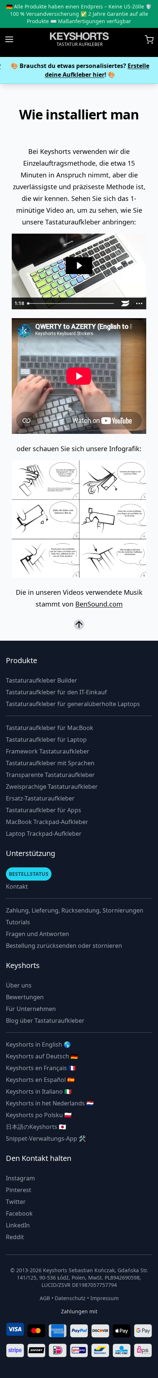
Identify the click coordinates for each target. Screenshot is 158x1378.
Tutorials (18, 922)
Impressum (104, 1298)
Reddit (15, 1237)
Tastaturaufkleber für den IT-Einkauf (56, 692)
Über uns (19, 985)
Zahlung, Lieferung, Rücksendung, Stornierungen (74, 910)
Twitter (16, 1202)
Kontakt (17, 886)
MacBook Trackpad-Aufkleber (47, 822)
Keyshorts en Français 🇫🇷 (41, 1068)
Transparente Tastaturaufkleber (50, 775)
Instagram (20, 1178)
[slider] (71, 303)
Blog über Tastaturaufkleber (45, 1021)
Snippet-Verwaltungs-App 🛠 (46, 1138)
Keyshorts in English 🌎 (38, 1044)
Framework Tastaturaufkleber (47, 751)
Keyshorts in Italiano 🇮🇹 (39, 1091)
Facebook (19, 1213)
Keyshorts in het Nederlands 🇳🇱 (50, 1103)
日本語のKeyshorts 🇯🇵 (36, 1127)
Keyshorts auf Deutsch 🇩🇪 (42, 1056)
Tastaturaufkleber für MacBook (49, 728)
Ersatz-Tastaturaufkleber (40, 798)
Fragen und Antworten (37, 934)
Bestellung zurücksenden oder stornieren (64, 946)
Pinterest (18, 1190)
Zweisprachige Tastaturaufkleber (52, 786)
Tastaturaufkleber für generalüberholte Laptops (73, 704)
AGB (45, 1298)
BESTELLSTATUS (29, 873)
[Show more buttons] (139, 303)
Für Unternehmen (31, 1009)
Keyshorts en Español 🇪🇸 (40, 1080)
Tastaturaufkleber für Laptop (46, 739)
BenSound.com (99, 604)
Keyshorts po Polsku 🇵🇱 (39, 1115)
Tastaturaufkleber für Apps (43, 810)
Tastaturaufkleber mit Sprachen (50, 763)
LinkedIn (18, 1225)
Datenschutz (70, 1298)
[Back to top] (79, 625)
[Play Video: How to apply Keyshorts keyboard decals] (79, 265)
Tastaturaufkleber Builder (41, 680)
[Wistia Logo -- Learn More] (125, 303)
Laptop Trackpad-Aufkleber (44, 834)
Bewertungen (25, 997)
